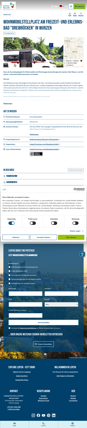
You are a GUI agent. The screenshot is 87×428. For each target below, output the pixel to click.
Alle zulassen (71, 237)
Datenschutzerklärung (28, 328)
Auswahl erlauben (43, 237)
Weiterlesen (7, 103)
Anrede (46, 299)
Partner (73, 396)
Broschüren (43, 398)
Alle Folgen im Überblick (65, 376)
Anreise (43, 396)
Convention (73, 400)
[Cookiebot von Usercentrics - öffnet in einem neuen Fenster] (75, 189)
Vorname (47, 288)
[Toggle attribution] (81, 61)
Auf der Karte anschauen (76, 170)
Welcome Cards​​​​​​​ (43, 400)
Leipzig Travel (7, 14)
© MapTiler (76, 61)
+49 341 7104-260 (14, 407)
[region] (74, 52)
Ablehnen (15, 237)
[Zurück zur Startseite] (9, 6)
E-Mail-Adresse (17, 310)
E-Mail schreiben (14, 409)
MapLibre (69, 61)
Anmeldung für (13, 263)
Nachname (12, 288)
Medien (73, 398)
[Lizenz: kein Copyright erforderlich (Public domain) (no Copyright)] (36, 155)
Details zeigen (75, 231)
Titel (10, 299)
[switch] (33, 223)
